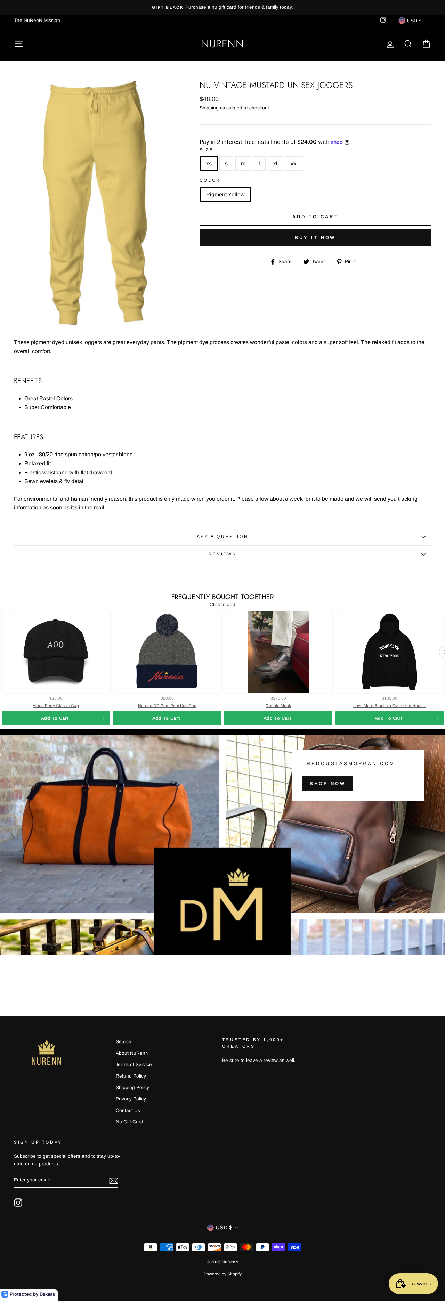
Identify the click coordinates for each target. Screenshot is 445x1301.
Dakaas (47, 1294)
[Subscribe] (113, 1180)
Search (123, 1041)
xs (209, 163)
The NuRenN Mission (37, 20)
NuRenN (222, 43)
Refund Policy (131, 1076)
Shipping (209, 108)
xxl (294, 163)
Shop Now (328, 783)
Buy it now (315, 237)
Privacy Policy (131, 1099)
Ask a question (222, 536)
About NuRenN (132, 1053)
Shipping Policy (132, 1087)
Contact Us (128, 1110)
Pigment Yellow (225, 194)
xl (275, 163)
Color (210, 180)
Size (206, 149)
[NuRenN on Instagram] (18, 1202)
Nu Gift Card (129, 1121)
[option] (222, 7)
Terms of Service (134, 1064)
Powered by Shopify (223, 1273)
